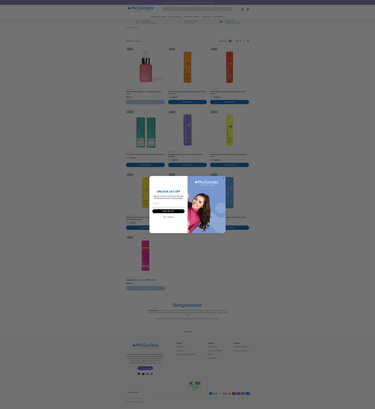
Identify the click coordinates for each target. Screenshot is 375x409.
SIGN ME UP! (168, 211)
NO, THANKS (168, 217)
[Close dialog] (223, 178)
